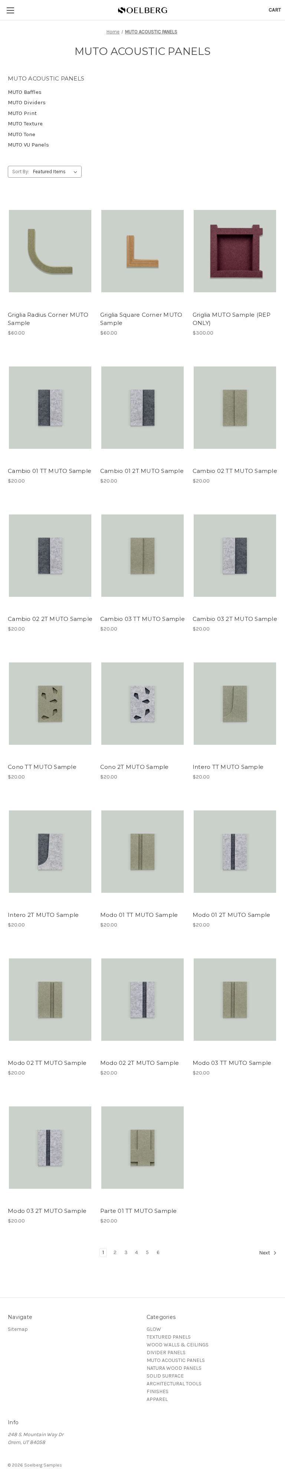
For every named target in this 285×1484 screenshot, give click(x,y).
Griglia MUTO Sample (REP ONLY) (232, 319)
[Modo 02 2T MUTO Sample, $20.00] (142, 999)
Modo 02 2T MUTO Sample (139, 1062)
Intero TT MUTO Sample (228, 766)
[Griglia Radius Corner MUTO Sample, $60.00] (50, 251)
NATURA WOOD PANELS (174, 1368)
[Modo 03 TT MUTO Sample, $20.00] (235, 999)
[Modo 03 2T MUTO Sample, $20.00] (50, 1147)
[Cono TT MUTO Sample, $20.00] (50, 703)
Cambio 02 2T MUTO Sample (50, 618)
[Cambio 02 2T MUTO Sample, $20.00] (50, 555)
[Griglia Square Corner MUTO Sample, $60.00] (142, 251)
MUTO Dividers (27, 102)
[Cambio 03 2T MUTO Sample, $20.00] (235, 555)
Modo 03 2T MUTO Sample (47, 1210)
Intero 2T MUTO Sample (43, 914)
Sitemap (18, 1329)
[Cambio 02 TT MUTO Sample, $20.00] (235, 407)
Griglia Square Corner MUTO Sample (141, 319)
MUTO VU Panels (28, 144)
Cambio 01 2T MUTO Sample (142, 470)
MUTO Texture (25, 123)
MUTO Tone (21, 134)
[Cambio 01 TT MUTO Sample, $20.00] (50, 407)
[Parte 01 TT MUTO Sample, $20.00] (142, 1147)
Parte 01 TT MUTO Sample (138, 1210)
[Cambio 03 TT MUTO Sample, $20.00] (142, 555)
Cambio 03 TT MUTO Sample (142, 618)
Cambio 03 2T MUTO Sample (235, 618)
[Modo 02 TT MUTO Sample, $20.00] (50, 999)
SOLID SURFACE (165, 1376)
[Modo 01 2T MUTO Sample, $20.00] (235, 851)
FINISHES (157, 1391)
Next (265, 1253)
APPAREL (157, 1399)
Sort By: (20, 171)
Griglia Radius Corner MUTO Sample (48, 319)
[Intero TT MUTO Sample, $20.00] (235, 703)
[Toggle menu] (10, 10)
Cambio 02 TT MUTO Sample (235, 470)
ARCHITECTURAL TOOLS (174, 1384)
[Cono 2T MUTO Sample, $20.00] (142, 703)
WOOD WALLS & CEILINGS (178, 1345)
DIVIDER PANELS (166, 1352)
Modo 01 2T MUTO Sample (232, 914)
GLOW (154, 1329)
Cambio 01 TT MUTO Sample (49, 470)
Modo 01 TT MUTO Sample (139, 914)
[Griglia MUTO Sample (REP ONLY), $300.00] (235, 251)
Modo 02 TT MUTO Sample (47, 1062)
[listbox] (56, 171)
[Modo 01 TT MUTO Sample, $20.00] (142, 851)
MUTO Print (22, 113)
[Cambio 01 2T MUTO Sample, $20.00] (142, 407)
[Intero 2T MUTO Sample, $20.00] (50, 851)
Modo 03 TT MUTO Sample (232, 1062)
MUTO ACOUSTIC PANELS (176, 1360)
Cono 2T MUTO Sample (134, 766)
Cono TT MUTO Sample (42, 766)
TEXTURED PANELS (169, 1337)
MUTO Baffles (25, 92)
